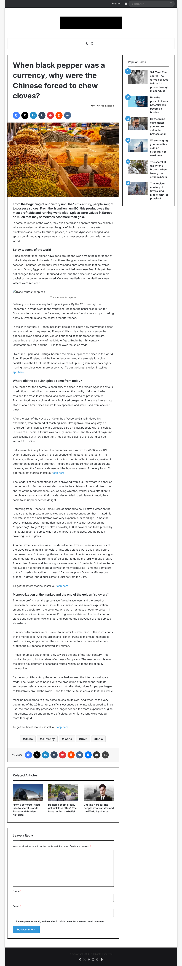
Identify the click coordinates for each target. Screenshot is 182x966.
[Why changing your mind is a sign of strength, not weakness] (138, 145)
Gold (84, 739)
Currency (48, 739)
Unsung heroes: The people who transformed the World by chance (99, 808)
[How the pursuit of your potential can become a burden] (138, 102)
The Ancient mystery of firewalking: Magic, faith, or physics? (159, 191)
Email (17, 906)
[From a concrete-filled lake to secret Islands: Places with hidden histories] (28, 792)
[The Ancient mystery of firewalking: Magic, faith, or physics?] (138, 188)
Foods (68, 739)
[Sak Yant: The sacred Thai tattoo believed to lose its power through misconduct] (138, 77)
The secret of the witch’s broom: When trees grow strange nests (158, 169)
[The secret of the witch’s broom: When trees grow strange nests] (138, 167)
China (29, 739)
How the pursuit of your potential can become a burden (159, 105)
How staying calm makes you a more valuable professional (158, 126)
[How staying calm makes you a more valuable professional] (138, 123)
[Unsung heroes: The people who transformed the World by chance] (99, 792)
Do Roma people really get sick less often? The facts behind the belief (62, 808)
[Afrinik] (91, 23)
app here (18, 372)
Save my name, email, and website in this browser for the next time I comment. (60, 921)
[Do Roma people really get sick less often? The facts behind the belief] (63, 792)
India (99, 739)
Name (17, 891)
